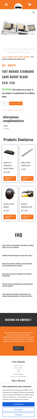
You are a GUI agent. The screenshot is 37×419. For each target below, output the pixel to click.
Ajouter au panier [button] (9, 178)
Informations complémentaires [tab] (13, 110)
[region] (18, 401)
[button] (33, 12)
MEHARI (10, 57)
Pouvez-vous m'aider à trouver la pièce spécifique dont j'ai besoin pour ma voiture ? (17, 265)
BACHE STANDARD (24, 57)
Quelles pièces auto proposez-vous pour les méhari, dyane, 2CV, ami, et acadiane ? (18, 246)
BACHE (16, 57)
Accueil (4, 57)
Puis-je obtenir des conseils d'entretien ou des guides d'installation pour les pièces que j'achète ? (17, 295)
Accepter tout (18, 404)
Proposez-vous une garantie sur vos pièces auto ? (17, 255)
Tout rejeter (18, 415)
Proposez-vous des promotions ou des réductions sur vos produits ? (17, 285)
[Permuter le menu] (6, 4)
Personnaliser (18, 409)
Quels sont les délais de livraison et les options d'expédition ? (17, 275)
